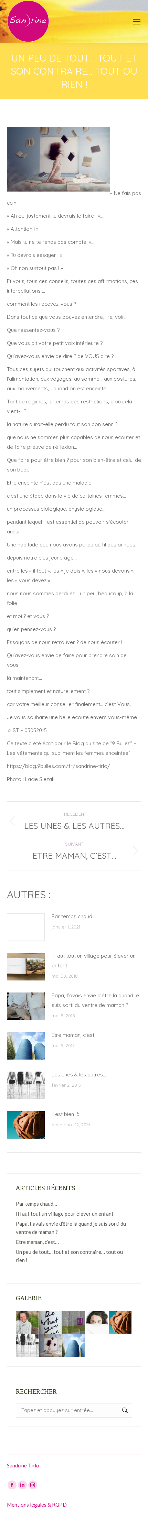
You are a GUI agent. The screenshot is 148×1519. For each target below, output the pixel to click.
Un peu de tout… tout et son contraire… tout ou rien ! (69, 1256)
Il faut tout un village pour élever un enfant (94, 961)
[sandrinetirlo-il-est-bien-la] (120, 1323)
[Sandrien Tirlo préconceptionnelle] (97, 1323)
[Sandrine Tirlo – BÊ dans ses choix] (51, 1323)
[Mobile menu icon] (136, 21)
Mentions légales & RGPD (37, 1504)
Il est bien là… (67, 1114)
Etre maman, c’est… (74, 1035)
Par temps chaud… (73, 916)
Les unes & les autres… (79, 1074)
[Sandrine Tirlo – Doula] (27, 1323)
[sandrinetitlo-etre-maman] (74, 1346)
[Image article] (26, 927)
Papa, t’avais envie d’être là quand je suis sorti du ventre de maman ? (95, 1000)
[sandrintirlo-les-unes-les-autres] (27, 1346)
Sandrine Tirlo (23, 1465)
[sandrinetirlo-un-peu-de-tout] (51, 1346)
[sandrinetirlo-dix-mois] (74, 1323)
